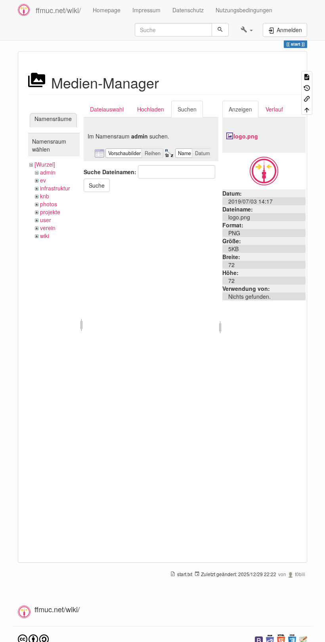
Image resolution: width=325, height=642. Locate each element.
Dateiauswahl (107, 109)
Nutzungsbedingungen (244, 10)
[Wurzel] (44, 164)
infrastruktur (55, 188)
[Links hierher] (307, 98)
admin (47, 172)
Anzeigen (240, 109)
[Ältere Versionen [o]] (307, 87)
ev (43, 180)
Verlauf (274, 109)
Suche (97, 185)
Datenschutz (188, 10)
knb (44, 196)
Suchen (187, 109)
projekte (50, 212)
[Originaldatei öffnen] (264, 170)
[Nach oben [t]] (307, 109)
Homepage (106, 10)
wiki (44, 236)
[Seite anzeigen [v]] (307, 76)
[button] (247, 30)
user (45, 220)
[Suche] (220, 30)
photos (48, 204)
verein (47, 228)
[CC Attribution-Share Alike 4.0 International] (33, 638)
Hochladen (150, 109)
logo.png (245, 136)
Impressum (146, 10)
